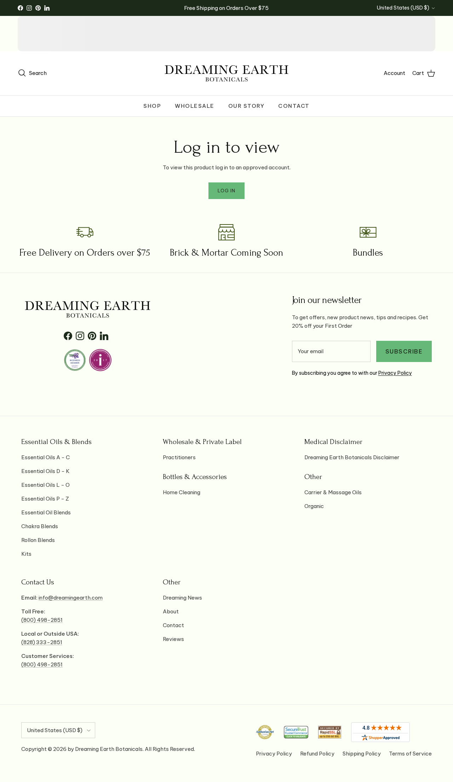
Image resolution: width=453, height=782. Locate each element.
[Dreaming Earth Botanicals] (226, 73)
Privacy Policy (395, 373)
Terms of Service (410, 753)
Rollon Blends (38, 540)
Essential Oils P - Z (45, 498)
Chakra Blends (39, 526)
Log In (226, 190)
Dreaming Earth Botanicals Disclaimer (352, 457)
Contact (294, 106)
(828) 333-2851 (41, 642)
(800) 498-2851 (42, 620)
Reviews (173, 639)
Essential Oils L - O (45, 485)
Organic (314, 506)
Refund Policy (317, 753)
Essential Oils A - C (45, 457)
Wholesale (194, 106)
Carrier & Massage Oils (333, 492)
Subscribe (404, 351)
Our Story (246, 106)
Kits (26, 553)
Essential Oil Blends (46, 512)
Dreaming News (182, 597)
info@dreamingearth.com (71, 597)
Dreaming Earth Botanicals (109, 749)
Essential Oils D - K (45, 471)
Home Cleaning (181, 492)
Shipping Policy (362, 753)
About (171, 611)
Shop (152, 106)
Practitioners (179, 457)
